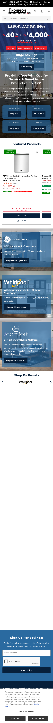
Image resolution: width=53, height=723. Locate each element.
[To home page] (19, 11)
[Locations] (35, 11)
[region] (26, 706)
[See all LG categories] (26, 382)
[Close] (49, 692)
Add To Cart (22, 216)
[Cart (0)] (49, 11)
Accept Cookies (38, 718)
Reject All (15, 718)
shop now (11, 48)
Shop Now (14, 114)
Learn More (38, 128)
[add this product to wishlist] (37, 152)
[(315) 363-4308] (42, 11)
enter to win (40, 48)
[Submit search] (47, 19)
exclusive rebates (25, 48)
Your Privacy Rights (26, 711)
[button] (4, 11)
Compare (23, 220)
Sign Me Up (26, 670)
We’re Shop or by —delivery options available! (25, 3)
